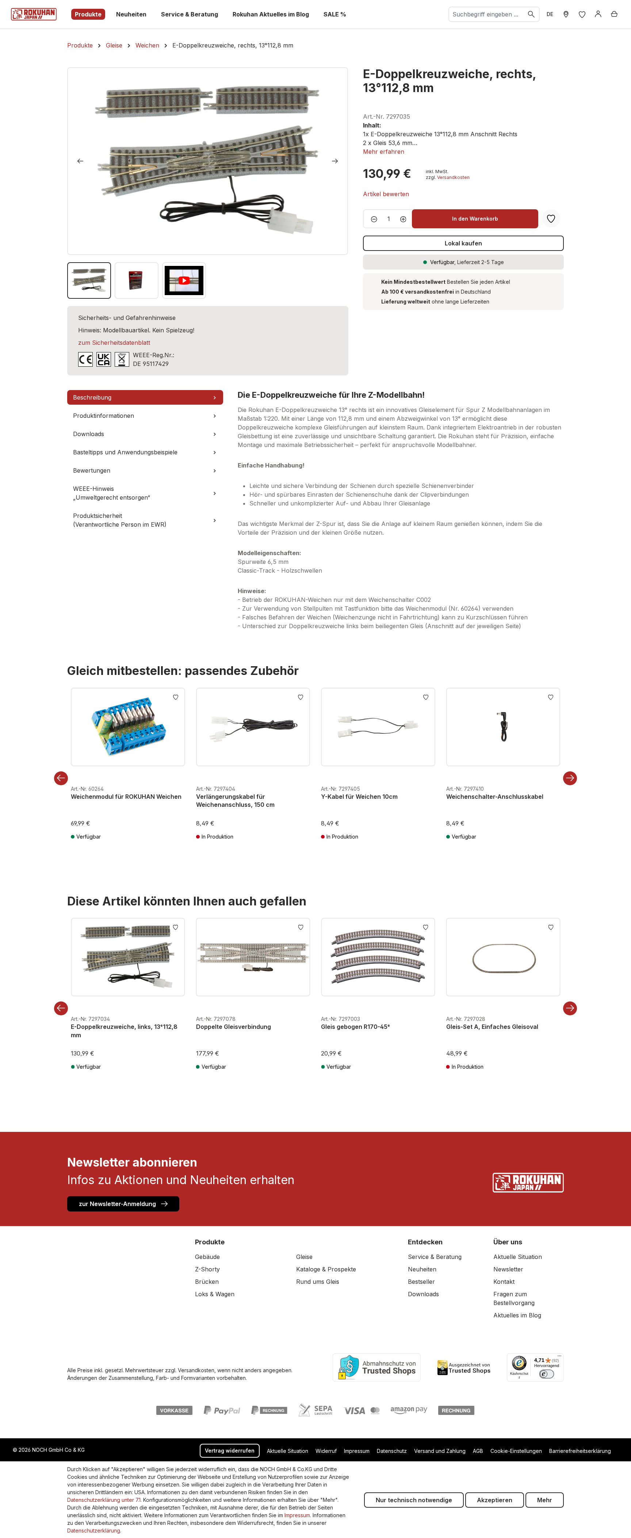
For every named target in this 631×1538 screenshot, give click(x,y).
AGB (478, 1451)
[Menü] (559, 1357)
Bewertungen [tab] (91, 470)
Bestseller (421, 1281)
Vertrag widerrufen (230, 1450)
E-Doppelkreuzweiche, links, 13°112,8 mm (124, 1030)
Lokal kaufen (463, 243)
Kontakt (504, 1281)
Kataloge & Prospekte (326, 1269)
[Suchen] (532, 14)
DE (550, 14)
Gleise (304, 1256)
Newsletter (508, 1269)
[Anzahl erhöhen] (405, 218)
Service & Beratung (435, 1256)
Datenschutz (392, 1451)
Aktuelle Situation (517, 1256)
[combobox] (486, 14)
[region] (208, 183)
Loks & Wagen (214, 1294)
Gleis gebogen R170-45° (355, 1026)
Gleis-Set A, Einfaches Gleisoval (492, 1026)
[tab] (145, 397)
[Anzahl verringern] (372, 218)
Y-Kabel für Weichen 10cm (359, 796)
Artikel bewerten (386, 194)
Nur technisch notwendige (414, 1500)
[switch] (546, 1374)
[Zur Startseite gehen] (34, 14)
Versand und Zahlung (440, 1451)
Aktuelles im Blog (517, 1315)
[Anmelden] (598, 14)
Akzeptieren (494, 1500)
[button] (383, 151)
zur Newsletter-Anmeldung (118, 1203)
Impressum (357, 1451)
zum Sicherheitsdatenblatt (114, 342)
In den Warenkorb (475, 218)
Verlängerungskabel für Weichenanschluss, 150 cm (235, 800)
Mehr (544, 1500)
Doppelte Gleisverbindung (233, 1026)
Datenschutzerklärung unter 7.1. (104, 1500)
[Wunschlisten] (582, 14)
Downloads (423, 1294)
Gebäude (207, 1256)
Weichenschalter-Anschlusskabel (494, 796)
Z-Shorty (207, 1269)
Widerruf (326, 1451)
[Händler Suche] (566, 14)
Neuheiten (422, 1269)
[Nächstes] (335, 161)
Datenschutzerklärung (93, 1530)
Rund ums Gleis (317, 1281)
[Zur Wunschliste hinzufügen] (176, 696)
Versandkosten (453, 177)
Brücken (207, 1281)
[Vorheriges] (80, 161)
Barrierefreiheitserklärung (580, 1451)
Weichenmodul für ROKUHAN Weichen (126, 796)
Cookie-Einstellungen (516, 1451)
